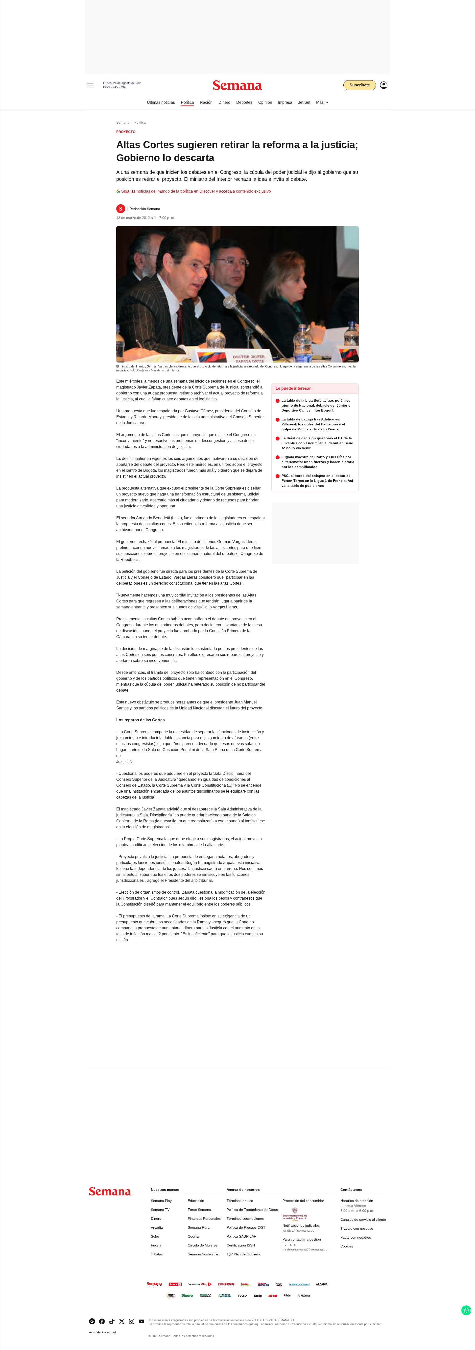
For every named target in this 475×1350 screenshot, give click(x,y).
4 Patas (157, 1254)
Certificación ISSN (241, 1245)
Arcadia (157, 1227)
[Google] (92, 1321)
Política (140, 122)
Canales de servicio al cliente (363, 1219)
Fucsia (156, 1245)
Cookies (346, 1246)
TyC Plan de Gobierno (244, 1254)
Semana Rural (199, 1227)
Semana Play (161, 1201)
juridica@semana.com (300, 1230)
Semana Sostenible (203, 1254)
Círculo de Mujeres (202, 1245)
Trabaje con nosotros (357, 1228)
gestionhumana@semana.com (307, 1249)
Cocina (193, 1236)
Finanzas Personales (204, 1218)
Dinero (156, 1218)
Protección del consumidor (303, 1201)
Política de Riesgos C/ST (246, 1227)
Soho (155, 1236)
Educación (196, 1201)
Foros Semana (199, 1210)
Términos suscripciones (245, 1218)
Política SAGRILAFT (242, 1236)
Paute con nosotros (355, 1237)
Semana (122, 122)
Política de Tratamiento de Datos (252, 1210)
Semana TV (160, 1210)
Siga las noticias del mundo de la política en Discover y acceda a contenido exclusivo (196, 191)
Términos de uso (240, 1201)
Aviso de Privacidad (107, 1332)
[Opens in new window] (102, 1321)
